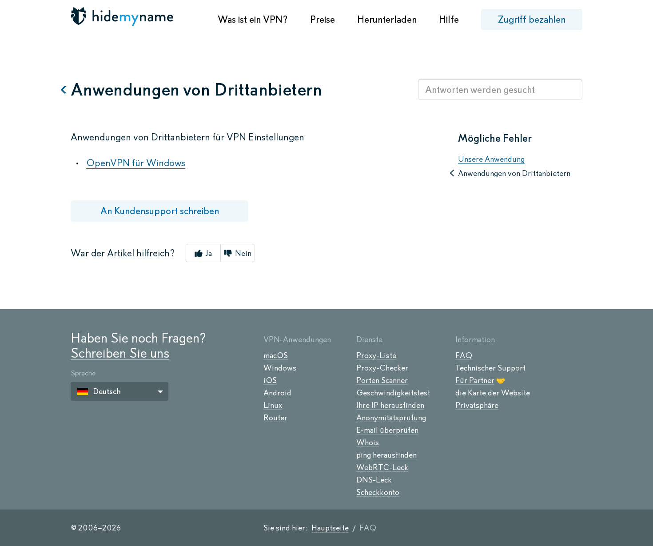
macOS (275, 355)
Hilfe (449, 19)
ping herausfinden (386, 455)
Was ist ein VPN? (253, 19)
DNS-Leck (374, 480)
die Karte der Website (492, 393)
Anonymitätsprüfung (391, 417)
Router (275, 417)
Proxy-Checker (382, 368)
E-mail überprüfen (387, 430)
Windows (279, 368)
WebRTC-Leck (382, 467)
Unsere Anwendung (491, 159)
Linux (272, 405)
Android (277, 393)
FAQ (463, 355)
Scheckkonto (377, 492)
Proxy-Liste (376, 355)
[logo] (123, 16)
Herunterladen (387, 19)
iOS (270, 380)
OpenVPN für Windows (135, 163)
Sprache (83, 373)
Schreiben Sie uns (120, 353)
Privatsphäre (476, 405)
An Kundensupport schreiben (159, 211)
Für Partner (474, 380)
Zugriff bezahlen (531, 19)
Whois (367, 442)
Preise (322, 19)
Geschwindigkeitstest (393, 393)
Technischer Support (490, 368)
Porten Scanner (382, 380)
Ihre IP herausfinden (390, 405)
